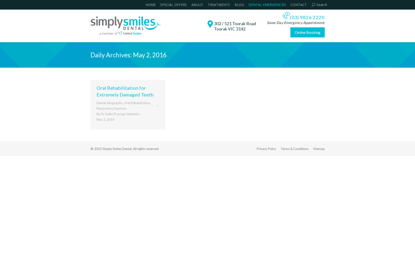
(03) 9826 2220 (307, 17)
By (117, 114)
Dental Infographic (109, 103)
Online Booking (307, 32)
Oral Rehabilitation (137, 103)
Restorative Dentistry (112, 108)
